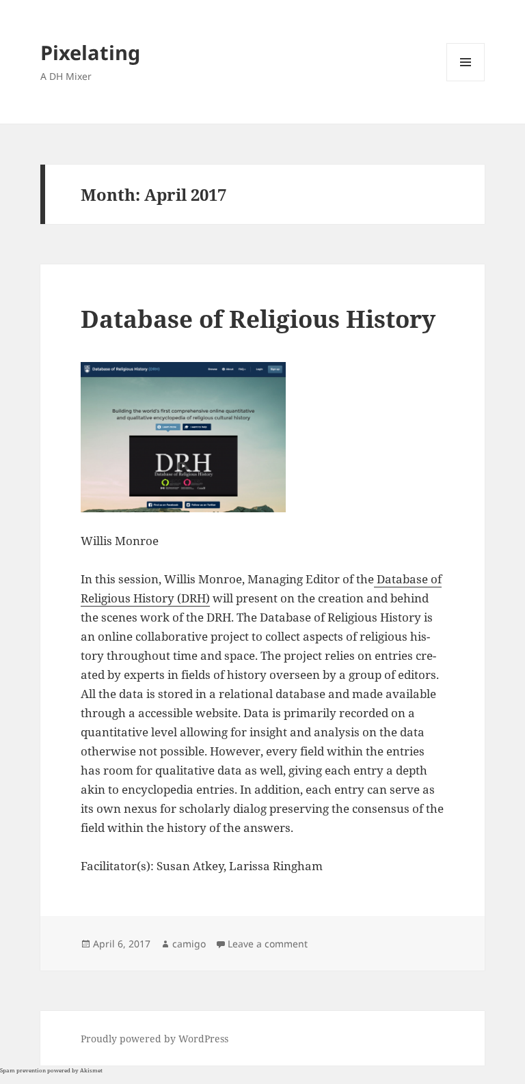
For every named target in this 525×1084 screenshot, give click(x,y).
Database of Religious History (258, 319)
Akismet (91, 1070)
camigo (189, 943)
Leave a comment (268, 943)
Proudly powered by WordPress (154, 1038)
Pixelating (90, 52)
